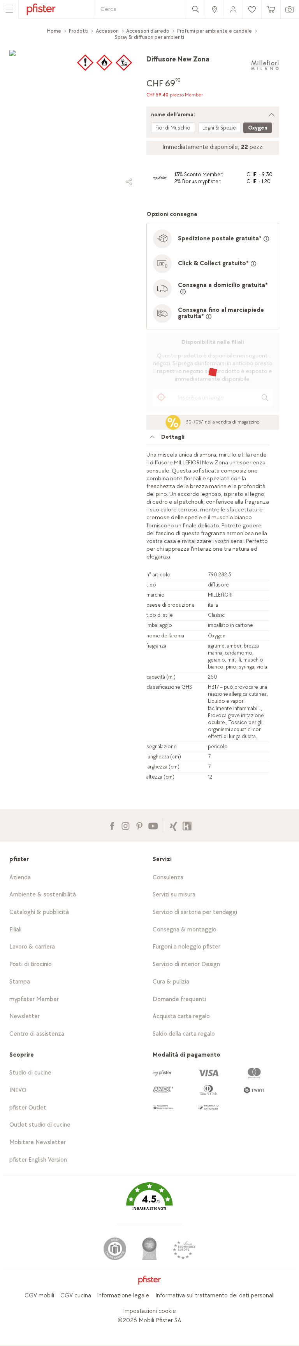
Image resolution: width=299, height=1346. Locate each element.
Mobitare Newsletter (37, 1142)
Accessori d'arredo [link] (147, 31)
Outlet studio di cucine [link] (39, 1125)
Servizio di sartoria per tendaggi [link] (195, 912)
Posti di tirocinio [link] (30, 964)
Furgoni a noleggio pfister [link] (186, 946)
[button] (149, 1202)
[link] (214, 9)
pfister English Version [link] (38, 1160)
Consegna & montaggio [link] (184, 929)
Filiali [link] (15, 929)
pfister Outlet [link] (27, 1107)
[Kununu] (187, 825)
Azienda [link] (20, 877)
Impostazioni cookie (149, 1311)
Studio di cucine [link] (30, 1072)
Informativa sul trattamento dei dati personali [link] (214, 1295)
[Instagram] (125, 825)
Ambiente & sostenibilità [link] (42, 894)
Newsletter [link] (24, 1016)
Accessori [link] (107, 31)
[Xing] (173, 825)
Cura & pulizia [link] (171, 981)
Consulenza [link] (168, 877)
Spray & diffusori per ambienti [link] (149, 37)
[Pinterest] (139, 825)
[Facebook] (112, 825)
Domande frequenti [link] (179, 999)
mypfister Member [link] (34, 999)
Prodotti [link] (78, 31)
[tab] (207, 439)
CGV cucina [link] (75, 1295)
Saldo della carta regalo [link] (184, 1034)
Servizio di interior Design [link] (186, 964)
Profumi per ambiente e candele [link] (214, 31)
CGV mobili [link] (39, 1295)
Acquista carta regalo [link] (181, 1016)
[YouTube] (153, 825)
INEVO (17, 1090)
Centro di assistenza (36, 1034)
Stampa (19, 981)
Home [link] (54, 31)
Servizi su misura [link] (174, 894)
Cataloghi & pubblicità (39, 912)
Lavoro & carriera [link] (32, 946)
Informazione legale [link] (123, 1295)
